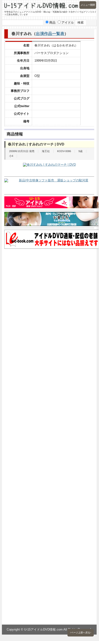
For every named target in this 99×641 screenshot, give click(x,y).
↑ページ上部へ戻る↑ (80, 632)
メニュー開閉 (88, 5)
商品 (52, 22)
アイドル (67, 22)
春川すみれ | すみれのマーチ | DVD (36, 144)
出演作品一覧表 (50, 33)
